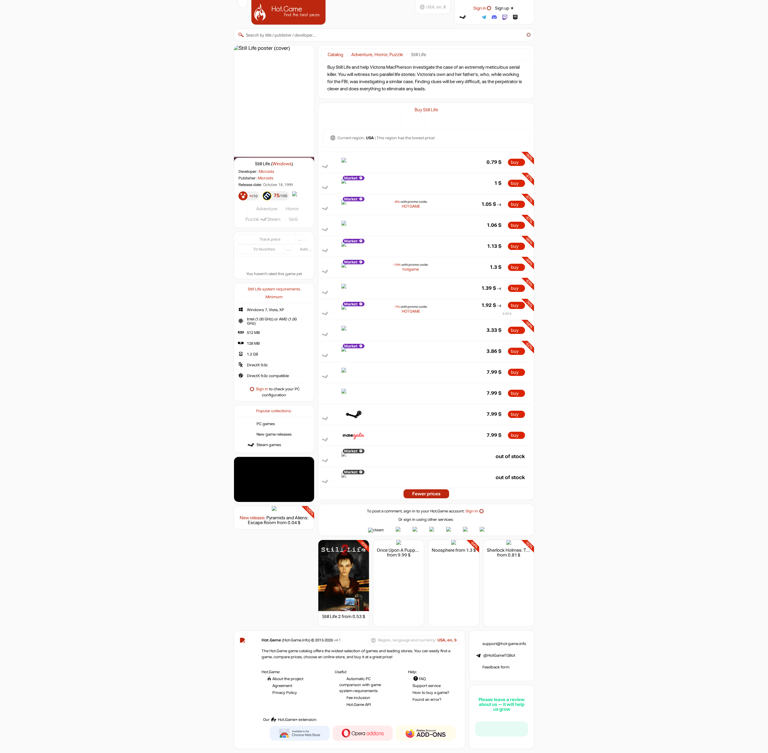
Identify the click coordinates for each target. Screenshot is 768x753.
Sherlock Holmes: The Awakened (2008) (527, 550)
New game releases (274, 434)
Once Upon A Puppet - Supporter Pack (415, 550)
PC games (266, 424)
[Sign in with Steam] (463, 17)
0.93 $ (507, 313)
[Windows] (434, 119)
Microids (266, 172)
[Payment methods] (393, 119)
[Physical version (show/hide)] (418, 119)
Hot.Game (289, 11)
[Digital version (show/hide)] (409, 119)
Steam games (269, 445)
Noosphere (443, 550)
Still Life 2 (331, 616)
